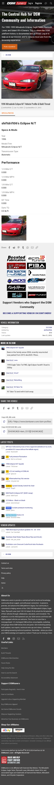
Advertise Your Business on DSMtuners (15, 719)
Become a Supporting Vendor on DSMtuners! (27, 313)
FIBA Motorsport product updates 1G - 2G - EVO (23, 530)
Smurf (12, 373)
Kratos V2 (15, 515)
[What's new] (45, 3)
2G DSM (49, 327)
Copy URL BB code (8, 417)
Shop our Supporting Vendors (11, 714)
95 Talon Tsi (14, 387)
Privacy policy (6, 573)
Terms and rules (7, 568)
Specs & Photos (8, 113)
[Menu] (3, 3)
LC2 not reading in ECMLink (17, 471)
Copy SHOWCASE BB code (11, 427)
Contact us (5, 563)
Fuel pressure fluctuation (16, 457)
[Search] (50, 3)
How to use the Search (9, 673)
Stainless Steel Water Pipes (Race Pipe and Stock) (24, 537)
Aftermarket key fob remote (17, 478)
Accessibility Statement (9, 678)
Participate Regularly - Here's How (13, 689)
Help (2, 578)
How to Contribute (7, 694)
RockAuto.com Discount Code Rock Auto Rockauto (24, 544)
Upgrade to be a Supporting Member (13, 699)
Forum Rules (5, 663)
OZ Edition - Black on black (15, 500)
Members (4, 648)
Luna (11, 360)
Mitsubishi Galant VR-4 (35, 770)
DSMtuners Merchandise (9, 658)
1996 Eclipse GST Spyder (15, 348)
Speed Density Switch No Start (20, 486)
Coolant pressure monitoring (19, 508)
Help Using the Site (7, 668)
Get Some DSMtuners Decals (11, 709)
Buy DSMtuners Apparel (9, 704)
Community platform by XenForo (22, 750)
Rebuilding (14, 380)
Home (3, 583)
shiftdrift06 (7, 108)
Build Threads (6, 653)
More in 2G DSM (8, 343)
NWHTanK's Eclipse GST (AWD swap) (19, 493)
